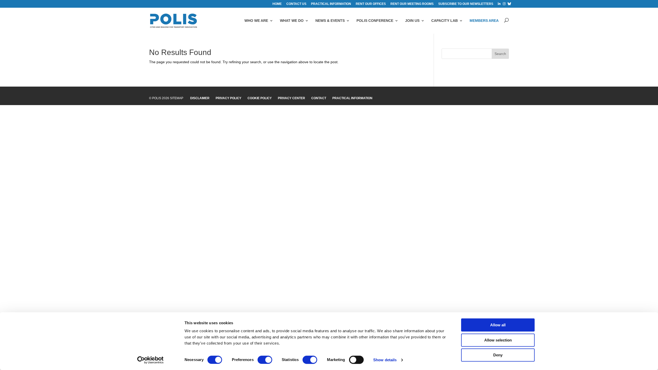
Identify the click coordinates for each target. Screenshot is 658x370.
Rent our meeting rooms (412, 4)
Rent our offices (371, 4)
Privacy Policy (228, 98)
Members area (484, 20)
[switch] (265, 360)
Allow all (498, 325)
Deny (497, 355)
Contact (318, 98)
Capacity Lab (444, 20)
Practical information (331, 4)
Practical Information (352, 98)
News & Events (330, 20)
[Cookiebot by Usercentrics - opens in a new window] (150, 360)
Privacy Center (291, 98)
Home (277, 4)
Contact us (296, 4)
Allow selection (498, 340)
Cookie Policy (260, 98)
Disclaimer (199, 98)
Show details (385, 360)
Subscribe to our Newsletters (465, 4)
